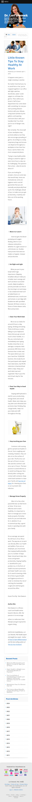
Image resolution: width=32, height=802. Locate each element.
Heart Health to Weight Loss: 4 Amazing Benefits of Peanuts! (16, 670)
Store (10, 796)
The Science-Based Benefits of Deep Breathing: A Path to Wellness (16, 690)
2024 (8, 703)
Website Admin (18, 790)
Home (7, 794)
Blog (9, 34)
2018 (8, 727)
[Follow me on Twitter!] (10, 26)
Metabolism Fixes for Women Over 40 (16, 685)
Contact (16, 797)
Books (12, 794)
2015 (8, 739)
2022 (8, 711)
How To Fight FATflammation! (18, 640)
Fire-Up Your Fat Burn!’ (15, 644)
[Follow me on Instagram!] (21, 26)
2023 (8, 707)
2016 (8, 735)
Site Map (7, 784)
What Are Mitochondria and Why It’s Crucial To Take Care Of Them (16, 664)
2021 (8, 715)
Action (14, 34)
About (21, 796)
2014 (8, 743)
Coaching (22, 794)
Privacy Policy (23, 784)
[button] (2, 2)
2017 (8, 731)
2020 (8, 719)
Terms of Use (15, 784)
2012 (8, 751)
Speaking (15, 796)
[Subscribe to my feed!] (14, 26)
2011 (8, 755)
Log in (11, 790)
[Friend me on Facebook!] (17, 26)
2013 (8, 747)
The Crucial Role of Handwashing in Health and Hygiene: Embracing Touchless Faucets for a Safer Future (16, 678)
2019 (8, 723)
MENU (6, 2)
